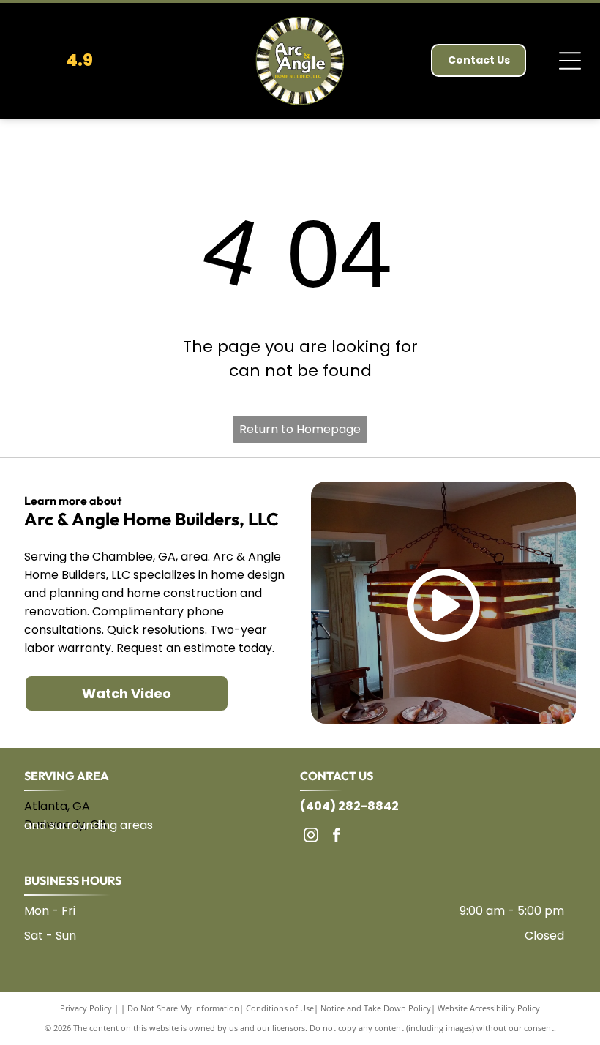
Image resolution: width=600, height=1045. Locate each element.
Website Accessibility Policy (489, 1008)
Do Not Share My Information (183, 1008)
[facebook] (337, 837)
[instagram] (311, 837)
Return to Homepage (300, 429)
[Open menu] (570, 61)
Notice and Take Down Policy (375, 1008)
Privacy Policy (86, 1008)
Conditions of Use (280, 1008)
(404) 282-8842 (349, 806)
